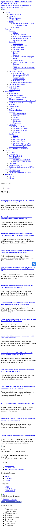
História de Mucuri (15, 14)
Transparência (9, 91)
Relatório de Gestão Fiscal (21, 160)
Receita (15, 136)
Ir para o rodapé (12, 3)
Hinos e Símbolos (15, 18)
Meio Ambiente (18, 60)
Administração (18, 44)
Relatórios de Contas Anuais (18, 147)
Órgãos (7, 480)
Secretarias (12, 42)
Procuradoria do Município (22, 36)
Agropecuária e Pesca (20, 46)
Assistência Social (19, 47)
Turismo (11, 22)
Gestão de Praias (14, 90)
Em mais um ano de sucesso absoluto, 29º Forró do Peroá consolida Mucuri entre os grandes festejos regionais (17, 200)
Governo (8, 29)
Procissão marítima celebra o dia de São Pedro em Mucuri (18, 435)
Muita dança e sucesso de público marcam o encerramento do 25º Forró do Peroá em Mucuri (18, 370)
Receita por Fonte (19, 139)
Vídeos (11, 178)
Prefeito (15, 33)
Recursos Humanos (15, 71)
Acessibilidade (13, 7)
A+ (19, 7)
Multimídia (8, 174)
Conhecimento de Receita (21, 143)
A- (22, 7)
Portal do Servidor (19, 73)
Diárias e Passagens (19, 114)
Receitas (11, 134)
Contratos (16, 117)
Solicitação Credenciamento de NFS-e (21, 167)
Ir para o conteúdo (7, 2)
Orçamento (12, 125)
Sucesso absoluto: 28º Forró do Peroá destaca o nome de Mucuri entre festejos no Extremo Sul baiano (17, 251)
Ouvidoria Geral (10, 169)
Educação (16, 51)
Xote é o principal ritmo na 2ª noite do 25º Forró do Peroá (17, 403)
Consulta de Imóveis (15, 156)
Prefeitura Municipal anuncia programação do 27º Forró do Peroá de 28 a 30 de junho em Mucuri (18, 320)
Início (8, 188)
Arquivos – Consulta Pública (22, 161)
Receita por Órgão (19, 141)
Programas (16, 132)
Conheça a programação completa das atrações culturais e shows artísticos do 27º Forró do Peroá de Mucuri (18, 303)
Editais (11, 108)
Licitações (16, 115)
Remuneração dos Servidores (22, 82)
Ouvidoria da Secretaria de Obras (20, 172)
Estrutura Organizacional (17, 84)
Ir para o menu (20, 2)
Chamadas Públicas (15, 110)
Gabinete (12, 31)
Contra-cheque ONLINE (21, 75)
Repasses (16, 137)
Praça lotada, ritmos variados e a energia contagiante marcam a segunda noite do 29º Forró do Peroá (16, 217)
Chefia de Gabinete (19, 34)
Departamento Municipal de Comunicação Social (22, 39)
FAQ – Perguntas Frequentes (18, 97)
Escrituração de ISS (15, 165)
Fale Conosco (9, 466)
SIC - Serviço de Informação (14, 469)
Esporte (15, 53)
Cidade (7, 12)
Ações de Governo (19, 126)
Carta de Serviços (19, 5)
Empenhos (16, 119)
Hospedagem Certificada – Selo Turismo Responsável (23, 24)
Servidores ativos (18, 80)
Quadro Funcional (19, 79)
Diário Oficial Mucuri (16, 95)
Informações (17, 27)
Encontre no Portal (7, 5)
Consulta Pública (14, 158)
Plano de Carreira (18, 77)
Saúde (15, 66)
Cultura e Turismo (19, 49)
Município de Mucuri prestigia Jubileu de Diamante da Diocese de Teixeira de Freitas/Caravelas (16, 353)
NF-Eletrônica (13, 163)
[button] (11, 502)
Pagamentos (17, 123)
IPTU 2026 (12, 152)
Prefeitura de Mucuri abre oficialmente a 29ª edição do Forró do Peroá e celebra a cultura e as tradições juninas (17, 234)
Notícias (11, 176)
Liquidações (17, 121)
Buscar (3, 183)
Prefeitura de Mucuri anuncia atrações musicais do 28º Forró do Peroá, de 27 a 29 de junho (16, 286)
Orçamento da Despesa (20, 128)
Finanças (16, 55)
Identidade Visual (14, 20)
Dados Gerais (13, 16)
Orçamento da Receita (20, 130)
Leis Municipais (14, 106)
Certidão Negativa (15, 154)
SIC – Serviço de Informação (18, 149)
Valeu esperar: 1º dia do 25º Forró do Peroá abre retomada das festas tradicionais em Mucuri (18, 419)
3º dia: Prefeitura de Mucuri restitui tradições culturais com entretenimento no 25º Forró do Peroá (18, 387)
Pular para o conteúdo (9, 500)
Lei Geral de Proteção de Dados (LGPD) (22, 101)
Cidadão (7, 150)
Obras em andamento (16, 99)
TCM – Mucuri (14, 93)
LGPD (7, 487)
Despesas (12, 112)
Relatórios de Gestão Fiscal (22, 145)
